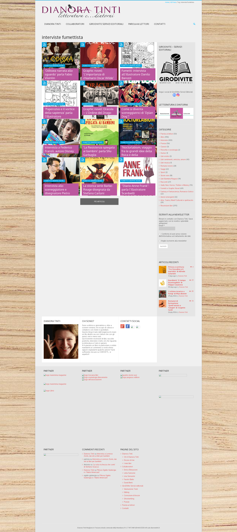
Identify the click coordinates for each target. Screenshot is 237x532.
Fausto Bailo (129, 479)
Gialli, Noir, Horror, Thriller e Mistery (175, 185)
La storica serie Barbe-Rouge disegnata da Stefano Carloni (98, 189)
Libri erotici (165, 156)
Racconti (164, 182)
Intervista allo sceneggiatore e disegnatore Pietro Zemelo (57, 191)
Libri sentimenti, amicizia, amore (173, 159)
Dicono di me (129, 460)
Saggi (163, 169)
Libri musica (165, 163)
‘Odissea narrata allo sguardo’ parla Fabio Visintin (59, 74)
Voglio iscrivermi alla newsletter (174, 241)
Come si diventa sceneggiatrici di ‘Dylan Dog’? (137, 112)
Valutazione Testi (131, 489)
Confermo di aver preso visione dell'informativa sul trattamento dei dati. (175, 235)
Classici (164, 147)
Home (167, 2)
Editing (126, 492)
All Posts (173, 2)
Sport (163, 172)
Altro (163, 137)
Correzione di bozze (132, 495)
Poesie (126, 502)
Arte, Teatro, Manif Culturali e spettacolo (177, 200)
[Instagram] (177, 95)
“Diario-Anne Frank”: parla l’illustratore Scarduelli (135, 189)
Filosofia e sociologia (169, 150)
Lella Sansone (129, 473)
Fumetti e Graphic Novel (170, 188)
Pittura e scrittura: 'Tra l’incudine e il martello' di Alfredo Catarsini (176, 270)
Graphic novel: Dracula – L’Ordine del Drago (98, 111)
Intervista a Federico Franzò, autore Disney (59, 149)
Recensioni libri (167, 206)
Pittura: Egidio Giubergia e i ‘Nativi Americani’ (97, 476)
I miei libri (127, 463)
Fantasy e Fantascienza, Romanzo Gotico (177, 191)
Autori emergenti (167, 197)
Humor (163, 153)
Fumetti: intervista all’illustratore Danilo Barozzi (136, 74)
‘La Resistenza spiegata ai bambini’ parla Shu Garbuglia (99, 151)
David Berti (128, 483)
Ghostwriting (129, 499)
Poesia (163, 143)
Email (162, 225)
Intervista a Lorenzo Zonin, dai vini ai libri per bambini (98, 455)
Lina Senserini (129, 476)
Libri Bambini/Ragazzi (169, 179)
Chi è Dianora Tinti (131, 457)
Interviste (164, 140)
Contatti (159, 24)
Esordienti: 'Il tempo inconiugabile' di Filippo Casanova (177, 282)
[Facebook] (174, 95)
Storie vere (165, 175)
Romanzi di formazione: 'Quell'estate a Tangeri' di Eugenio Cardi (176, 305)
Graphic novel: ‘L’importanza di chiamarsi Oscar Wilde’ (98, 74)
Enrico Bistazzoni (130, 470)
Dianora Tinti (52, 24)
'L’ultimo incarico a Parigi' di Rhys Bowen (177, 292)
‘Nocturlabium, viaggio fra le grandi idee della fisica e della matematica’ (137, 152)
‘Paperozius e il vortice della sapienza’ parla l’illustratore (60, 112)
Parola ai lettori (138, 24)
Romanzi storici (167, 166)
